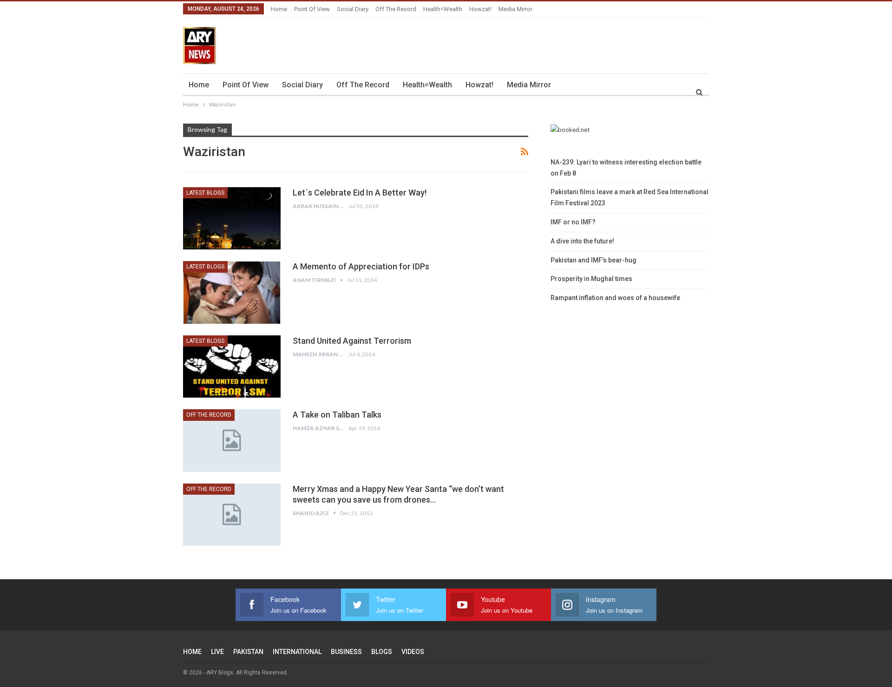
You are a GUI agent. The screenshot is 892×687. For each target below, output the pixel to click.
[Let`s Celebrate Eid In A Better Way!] (232, 218)
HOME (192, 651)
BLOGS (381, 651)
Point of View (312, 9)
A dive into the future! (582, 241)
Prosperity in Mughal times (591, 278)
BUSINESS (346, 651)
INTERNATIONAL (297, 651)
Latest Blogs (205, 193)
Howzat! (480, 9)
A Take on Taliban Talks (337, 414)
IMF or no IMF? (573, 222)
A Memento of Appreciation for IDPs (361, 266)
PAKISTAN (248, 651)
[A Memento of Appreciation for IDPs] (232, 292)
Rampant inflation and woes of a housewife (615, 297)
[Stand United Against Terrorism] (232, 366)
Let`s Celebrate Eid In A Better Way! (359, 192)
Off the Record (395, 9)
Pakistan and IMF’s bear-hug (593, 260)
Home (279, 9)
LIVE (217, 651)
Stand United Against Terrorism (352, 341)
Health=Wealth (442, 9)
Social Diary (352, 9)
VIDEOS (412, 651)
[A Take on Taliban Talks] (232, 440)
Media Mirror (515, 9)
